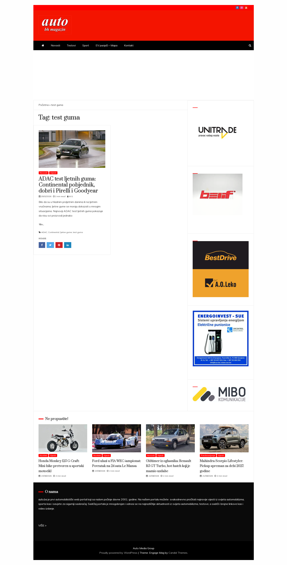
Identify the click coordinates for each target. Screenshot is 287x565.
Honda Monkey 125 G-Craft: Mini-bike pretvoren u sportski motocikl (61, 466)
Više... (41, 224)
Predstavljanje (208, 455)
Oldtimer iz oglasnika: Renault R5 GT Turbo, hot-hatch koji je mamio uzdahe (168, 466)
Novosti (55, 45)
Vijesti (53, 172)
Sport (85, 45)
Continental (53, 232)
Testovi (71, 45)
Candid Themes (178, 552)
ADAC (44, 232)
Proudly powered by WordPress (118, 552)
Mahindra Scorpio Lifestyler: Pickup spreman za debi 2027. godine (222, 466)
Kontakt (129, 45)
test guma (78, 232)
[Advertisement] (143, 75)
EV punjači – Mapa (106, 45)
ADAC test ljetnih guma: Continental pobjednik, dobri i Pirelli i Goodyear (68, 184)
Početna (44, 105)
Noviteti (43, 455)
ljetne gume (66, 232)
